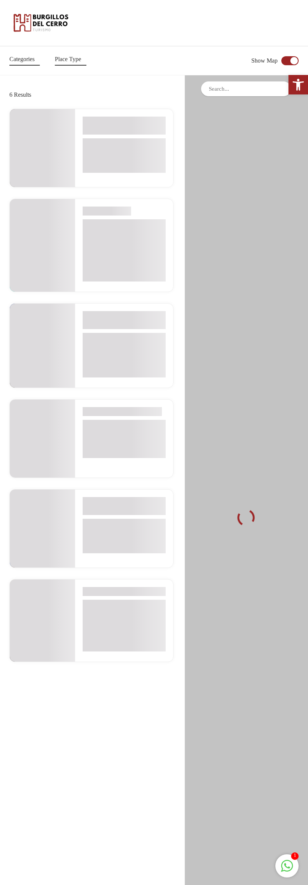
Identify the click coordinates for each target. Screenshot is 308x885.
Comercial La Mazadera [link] (119, 143)
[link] (298, 84)
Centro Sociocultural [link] (114, 524)
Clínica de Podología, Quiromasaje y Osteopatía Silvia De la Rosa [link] (122, 235)
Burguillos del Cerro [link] (113, 130)
